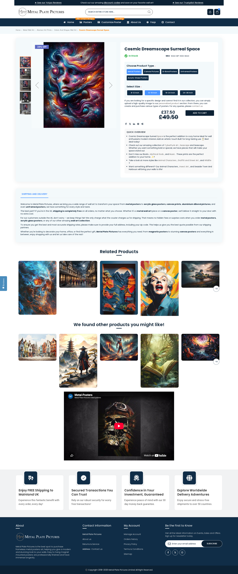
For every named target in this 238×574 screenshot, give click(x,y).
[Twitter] (175, 552)
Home (18, 30)
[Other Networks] (142, 124)
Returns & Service (91, 544)
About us (87, 539)
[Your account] (210, 12)
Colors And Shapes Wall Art (65, 30)
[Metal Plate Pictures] (41, 12)
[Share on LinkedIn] (134, 124)
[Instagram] (182, 552)
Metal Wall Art (28, 30)
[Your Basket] (217, 12)
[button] (37, 85)
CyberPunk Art (171, 145)
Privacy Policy (130, 544)
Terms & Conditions (133, 549)
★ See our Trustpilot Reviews (187, 2)
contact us (197, 106)
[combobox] (119, 12)
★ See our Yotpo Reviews (48, 2)
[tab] (35, 195)
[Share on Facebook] (126, 124)
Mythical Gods (157, 154)
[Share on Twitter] (130, 124)
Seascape (184, 145)
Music (172, 154)
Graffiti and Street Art (188, 160)
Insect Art (184, 166)
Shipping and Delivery (34, 194)
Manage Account (132, 534)
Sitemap (128, 554)
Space (160, 136)
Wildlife (207, 160)
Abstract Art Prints (44, 30)
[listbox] (169, 75)
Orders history (131, 539)
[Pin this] (138, 124)
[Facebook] (168, 552)
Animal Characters (167, 160)
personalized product (169, 103)
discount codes (112, 2)
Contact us (96, 549)
